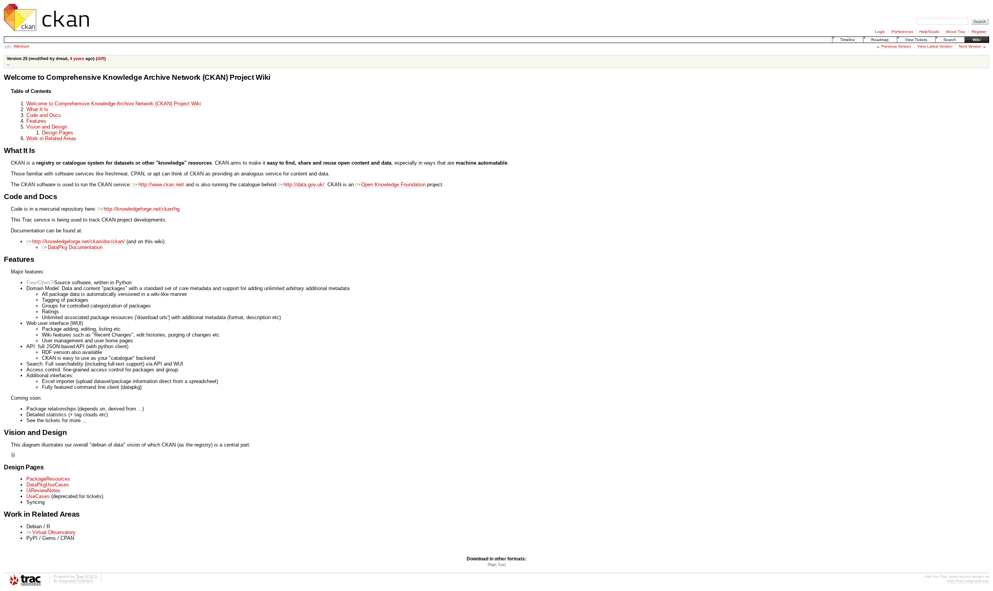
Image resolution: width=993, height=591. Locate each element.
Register (979, 31)
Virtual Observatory (54, 532)
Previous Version (896, 46)
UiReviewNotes (43, 490)
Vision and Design (46, 127)
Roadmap (880, 40)
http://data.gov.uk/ (304, 184)
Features (36, 121)
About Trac (955, 31)
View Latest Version (935, 46)
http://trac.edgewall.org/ (968, 581)
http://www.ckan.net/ (161, 184)
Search (949, 40)
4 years (77, 58)
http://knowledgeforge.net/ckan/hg (142, 209)
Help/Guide (929, 31)
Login (880, 31)
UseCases (38, 496)
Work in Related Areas (51, 138)
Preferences (902, 31)
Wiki (976, 40)
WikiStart (21, 46)
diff (100, 58)
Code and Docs (43, 115)
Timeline (847, 40)
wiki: (8, 46)
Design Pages (57, 133)
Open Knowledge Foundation (393, 184)
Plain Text (497, 564)
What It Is (37, 109)
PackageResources (48, 479)
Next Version (970, 46)
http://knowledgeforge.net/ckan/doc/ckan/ (78, 241)
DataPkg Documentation (75, 247)
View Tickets (916, 40)
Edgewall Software (76, 581)
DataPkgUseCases (47, 485)
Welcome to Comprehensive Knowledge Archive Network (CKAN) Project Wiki (113, 104)
